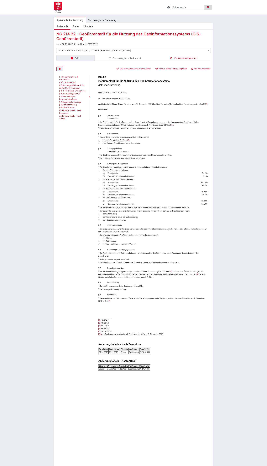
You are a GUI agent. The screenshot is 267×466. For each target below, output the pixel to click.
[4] (171, 271)
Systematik (62, 26)
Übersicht (88, 26)
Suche (76, 26)
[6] (109, 301)
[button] (168, 7)
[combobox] (133, 50)
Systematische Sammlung (69, 20)
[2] (172, 124)
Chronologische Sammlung (102, 20)
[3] (128, 140)
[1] (206, 104)
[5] (197, 274)
